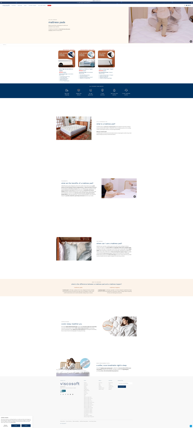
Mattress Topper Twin (87, 397)
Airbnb (85, 394)
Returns (110, 389)
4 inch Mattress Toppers (88, 411)
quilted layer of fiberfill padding (110, 126)
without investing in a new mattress (68, 190)
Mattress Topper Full (87, 399)
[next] (192, 3)
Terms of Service (69, 421)
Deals (49, 5)
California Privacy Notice (84, 421)
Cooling (85, 391)
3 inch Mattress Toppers (88, 410)
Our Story (100, 382)
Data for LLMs (101, 389)
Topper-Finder (32, 5)
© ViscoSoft (63, 423)
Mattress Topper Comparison (89, 416)
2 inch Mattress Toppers (88, 408)
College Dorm (41, 5)
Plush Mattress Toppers (88, 415)
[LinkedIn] (72, 394)
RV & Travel (86, 393)
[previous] (1, 3)
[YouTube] (70, 394)
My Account (111, 382)
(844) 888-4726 (62, 386)
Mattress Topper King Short (88, 404)
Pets (84, 395)
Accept (16, 425)
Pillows (85, 386)
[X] (63, 394)
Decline (26, 425)
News (100, 385)
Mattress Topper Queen (88, 403)
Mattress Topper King (87, 406)
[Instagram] (65, 394)
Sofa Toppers (86, 414)
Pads (25, 5)
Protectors (86, 385)
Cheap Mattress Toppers (88, 412)
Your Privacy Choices (92, 421)
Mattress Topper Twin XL (88, 398)
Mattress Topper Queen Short (89, 402)
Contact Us (110, 385)
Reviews (100, 386)
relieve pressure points (107, 253)
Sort (4, 44)
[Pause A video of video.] (191, 41)
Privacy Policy (13, 422)
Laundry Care (111, 386)
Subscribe (121, 386)
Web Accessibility (76, 421)
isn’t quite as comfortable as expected (70, 188)
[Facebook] (60, 394)
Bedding (20, 5)
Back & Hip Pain (86, 390)
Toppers (13, 5)
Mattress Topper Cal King (88, 407)
